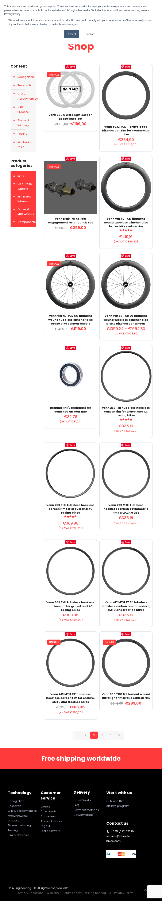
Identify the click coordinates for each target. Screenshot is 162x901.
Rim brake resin (24, 144)
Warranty (53, 893)
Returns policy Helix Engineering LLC (87, 893)
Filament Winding (23, 122)
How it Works (82, 800)
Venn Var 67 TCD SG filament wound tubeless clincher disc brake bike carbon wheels (70, 319)
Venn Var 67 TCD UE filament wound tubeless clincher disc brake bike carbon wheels (126, 319)
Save (72, 66)
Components (26, 222)
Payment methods (86, 810)
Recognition (26, 77)
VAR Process (23, 109)
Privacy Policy (123, 893)
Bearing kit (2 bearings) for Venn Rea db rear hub (70, 410)
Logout (45, 826)
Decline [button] (89, 34)
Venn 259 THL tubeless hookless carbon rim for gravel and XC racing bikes (70, 509)
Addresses (48, 816)
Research (24, 85)
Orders (45, 807)
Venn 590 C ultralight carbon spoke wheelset (70, 117)
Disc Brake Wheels (25, 186)
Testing (22, 134)
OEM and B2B (115, 801)
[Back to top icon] (145, 890)
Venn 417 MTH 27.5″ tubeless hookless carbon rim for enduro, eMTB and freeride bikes (126, 606)
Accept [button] (72, 34)
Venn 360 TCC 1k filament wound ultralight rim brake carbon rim (126, 696)
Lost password (51, 831)
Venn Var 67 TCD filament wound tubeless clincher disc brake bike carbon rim (126, 222)
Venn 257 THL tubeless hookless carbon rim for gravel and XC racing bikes (126, 411)
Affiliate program (118, 806)
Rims (21, 176)
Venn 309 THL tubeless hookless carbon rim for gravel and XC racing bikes (70, 606)
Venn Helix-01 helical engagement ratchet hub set (70, 221)
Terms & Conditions (29, 893)
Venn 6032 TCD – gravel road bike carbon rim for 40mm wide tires (126, 130)
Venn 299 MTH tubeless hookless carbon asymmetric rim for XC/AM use (126, 509)
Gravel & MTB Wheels (26, 211)
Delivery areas (83, 815)
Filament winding (19, 825)
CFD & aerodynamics (22, 811)
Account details (51, 821)
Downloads (48, 811)
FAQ (76, 805)
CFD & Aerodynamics (26, 96)
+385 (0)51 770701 (122, 831)
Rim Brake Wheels (24, 199)
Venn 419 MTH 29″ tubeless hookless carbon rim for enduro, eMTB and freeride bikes (70, 698)
